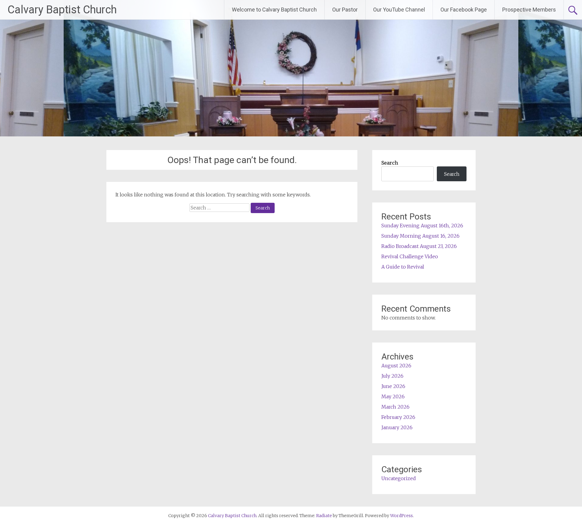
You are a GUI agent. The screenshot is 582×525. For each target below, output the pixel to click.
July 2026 (392, 376)
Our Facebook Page (463, 9)
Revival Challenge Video (409, 256)
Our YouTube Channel (399, 9)
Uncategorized (398, 478)
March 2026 (395, 407)
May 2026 (393, 396)
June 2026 (393, 386)
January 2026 (397, 427)
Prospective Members (529, 9)
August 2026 (396, 366)
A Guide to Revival (402, 267)
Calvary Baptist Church (62, 9)
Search (389, 163)
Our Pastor (345, 9)
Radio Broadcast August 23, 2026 (419, 246)
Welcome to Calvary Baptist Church (274, 9)
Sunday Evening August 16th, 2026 (422, 225)
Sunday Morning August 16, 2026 (420, 236)
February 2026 (398, 417)
